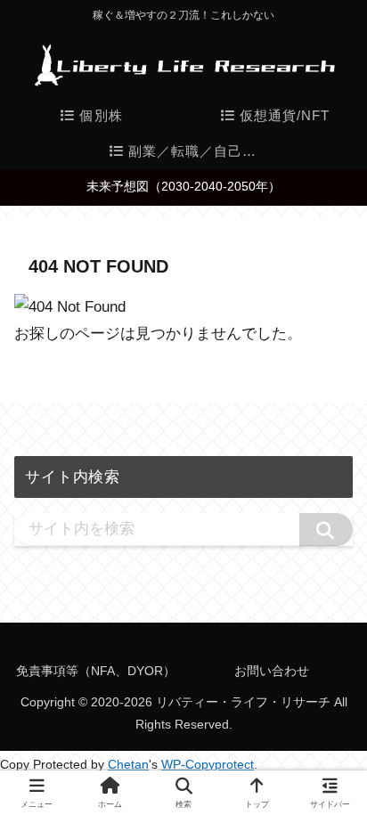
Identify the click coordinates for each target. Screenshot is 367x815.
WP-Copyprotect (207, 764)
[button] (326, 529)
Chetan (128, 764)
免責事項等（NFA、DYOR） (95, 671)
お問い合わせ (271, 671)
